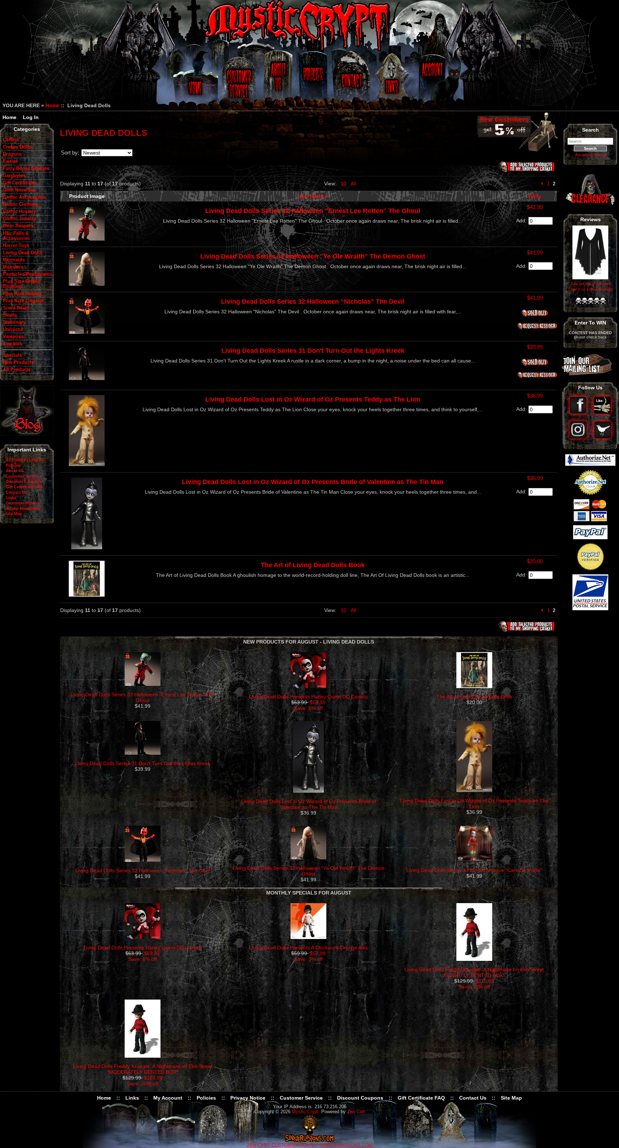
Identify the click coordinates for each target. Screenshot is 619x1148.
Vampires (13, 336)
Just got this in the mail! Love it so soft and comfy (590, 286)
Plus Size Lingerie (23, 300)
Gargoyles (14, 175)
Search (590, 130)
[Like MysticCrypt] (602, 415)
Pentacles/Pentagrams (27, 274)
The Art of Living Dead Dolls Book (313, 565)
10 (343, 183)
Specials (12, 355)
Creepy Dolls (17, 147)
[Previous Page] (542, 183)
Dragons (12, 154)
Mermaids (14, 259)
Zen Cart (356, 1111)
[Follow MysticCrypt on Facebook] (578, 415)
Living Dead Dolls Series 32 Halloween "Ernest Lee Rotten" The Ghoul (312, 210)
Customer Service (240, 80)
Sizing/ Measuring (22, 508)
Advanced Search (590, 155)
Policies (312, 80)
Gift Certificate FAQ (24, 487)
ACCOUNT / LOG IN (24, 460)
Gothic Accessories (24, 197)
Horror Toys (16, 245)
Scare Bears (16, 307)
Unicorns (13, 329)
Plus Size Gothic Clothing (21, 284)
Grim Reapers (18, 225)
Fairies (10, 161)
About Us (277, 80)
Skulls (10, 315)
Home (194, 80)
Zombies (12, 343)
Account (431, 80)
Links (392, 80)
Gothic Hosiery (19, 211)
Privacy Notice (247, 1098)
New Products (18, 362)
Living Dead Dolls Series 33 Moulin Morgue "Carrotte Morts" (474, 870)
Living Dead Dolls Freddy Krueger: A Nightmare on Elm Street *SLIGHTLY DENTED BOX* (474, 972)
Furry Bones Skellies (26, 168)
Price (535, 196)
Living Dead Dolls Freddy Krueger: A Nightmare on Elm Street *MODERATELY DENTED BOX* (142, 1069)
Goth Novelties (19, 190)
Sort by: (70, 153)
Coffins (11, 139)
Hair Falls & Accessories (16, 236)
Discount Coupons (24, 481)
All (353, 183)
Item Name (311, 196)
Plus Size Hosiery (22, 293)
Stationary (14, 322)
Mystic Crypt (305, 1111)
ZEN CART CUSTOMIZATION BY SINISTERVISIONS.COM (310, 1145)
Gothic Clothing (20, 204)
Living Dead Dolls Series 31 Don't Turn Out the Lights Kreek (312, 350)
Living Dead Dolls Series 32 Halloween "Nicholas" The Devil (312, 301)
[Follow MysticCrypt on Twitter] (602, 439)
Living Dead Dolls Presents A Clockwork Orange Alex (308, 947)
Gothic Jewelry (19, 218)
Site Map (14, 514)
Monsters (13, 267)
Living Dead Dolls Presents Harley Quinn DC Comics (308, 696)
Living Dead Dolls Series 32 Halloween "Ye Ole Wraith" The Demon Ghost (312, 256)
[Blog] (27, 434)
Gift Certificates (20, 182)
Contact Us (351, 80)
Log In (31, 117)
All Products (16, 369)
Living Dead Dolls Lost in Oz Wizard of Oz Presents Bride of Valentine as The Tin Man (312, 481)
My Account (167, 1098)
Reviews (590, 219)
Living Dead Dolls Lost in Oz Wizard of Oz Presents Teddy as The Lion (312, 399)
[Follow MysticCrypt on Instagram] (578, 439)
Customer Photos (22, 503)
